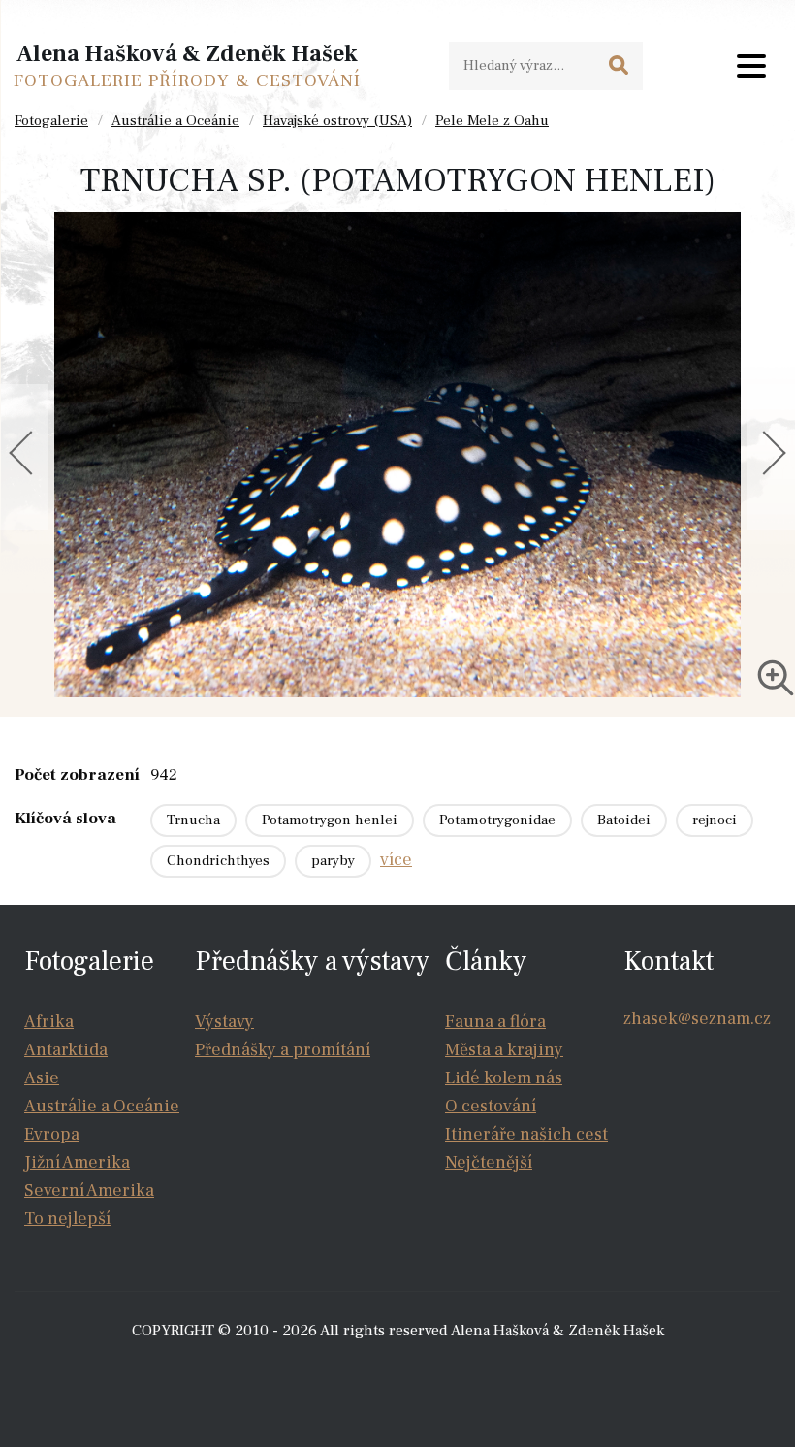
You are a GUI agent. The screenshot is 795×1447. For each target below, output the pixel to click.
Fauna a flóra (495, 1022)
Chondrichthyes (218, 861)
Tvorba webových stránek (403, 1369)
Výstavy (224, 1022)
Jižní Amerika (77, 1162)
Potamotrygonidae (497, 820)
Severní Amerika (89, 1190)
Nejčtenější (488, 1162)
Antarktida (66, 1050)
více (396, 860)
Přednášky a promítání (282, 1050)
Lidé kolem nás (503, 1078)
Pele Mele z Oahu (492, 121)
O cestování (490, 1106)
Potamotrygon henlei (330, 820)
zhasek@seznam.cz (697, 1019)
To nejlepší (67, 1218)
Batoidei (624, 820)
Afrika (49, 1022)
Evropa (52, 1134)
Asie (41, 1078)
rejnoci (714, 820)
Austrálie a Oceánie (175, 121)
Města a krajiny (504, 1050)
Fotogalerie (51, 121)
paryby (333, 861)
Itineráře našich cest (526, 1134)
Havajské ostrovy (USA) (337, 121)
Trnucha (193, 820)
